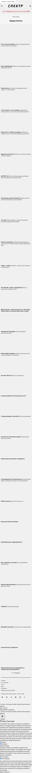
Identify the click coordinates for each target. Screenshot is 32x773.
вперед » (17, 673)
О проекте (3, 680)
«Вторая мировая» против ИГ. (16, 416)
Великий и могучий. (16, 627)
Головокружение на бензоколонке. (16, 479)
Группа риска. (14, 88)
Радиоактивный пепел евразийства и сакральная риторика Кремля (12, 668)
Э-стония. (14, 220)
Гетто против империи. (15, 44)
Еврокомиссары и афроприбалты (11, 542)
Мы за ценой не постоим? (14, 563)
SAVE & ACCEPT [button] (5, 772)
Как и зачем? (3, 708)
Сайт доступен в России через (16, 11)
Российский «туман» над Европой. (14, 288)
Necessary (4, 744)
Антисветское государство (9, 647)
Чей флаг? (10, 606)
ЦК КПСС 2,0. (14, 176)
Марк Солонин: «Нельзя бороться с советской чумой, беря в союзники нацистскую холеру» (15, 310)
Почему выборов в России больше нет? (13, 396)
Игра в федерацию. (16, 66)
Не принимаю (10, 710)
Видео (2, 686)
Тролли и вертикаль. (16, 243)
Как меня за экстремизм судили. (15, 437)
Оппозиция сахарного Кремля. (15, 198)
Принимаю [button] (3, 710)
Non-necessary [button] (4, 757)
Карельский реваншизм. (15, 585)
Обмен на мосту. (12, 501)
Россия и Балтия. (12, 375)
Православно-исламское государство (13, 459)
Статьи (2, 684)
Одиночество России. (16, 154)
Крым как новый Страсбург (9, 521)
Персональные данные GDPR (8, 690)
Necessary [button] (3, 742)
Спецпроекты (4, 688)
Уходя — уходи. (15, 266)
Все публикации (4, 682)
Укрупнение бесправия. (13, 332)
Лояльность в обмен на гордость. (15, 132)
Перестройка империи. (15, 354)
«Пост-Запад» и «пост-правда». (15, 110)
